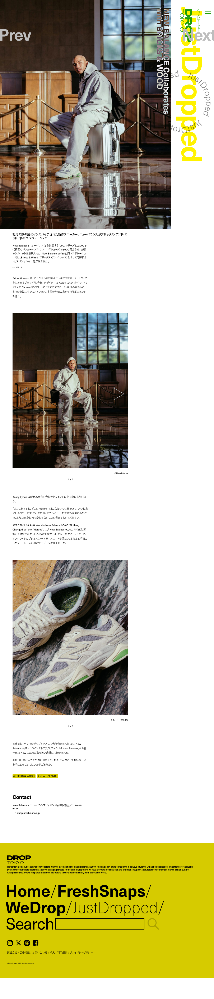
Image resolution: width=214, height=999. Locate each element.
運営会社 (12, 952)
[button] (22, 394)
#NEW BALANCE (47, 776)
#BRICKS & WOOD (24, 776)
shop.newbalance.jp (28, 813)
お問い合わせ (39, 952)
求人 (52, 952)
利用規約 (62, 952)
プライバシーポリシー (81, 952)
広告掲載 (25, 952)
